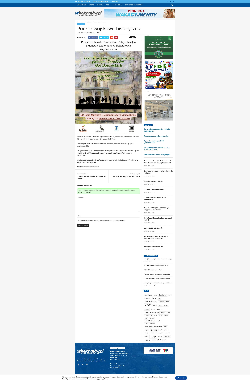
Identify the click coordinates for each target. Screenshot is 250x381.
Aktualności (81, 5)
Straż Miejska (159, 333)
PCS (146, 318)
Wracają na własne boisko (153, 181)
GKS (159, 298)
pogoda (147, 330)
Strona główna (80, 22)
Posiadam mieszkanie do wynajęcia (157, 155)
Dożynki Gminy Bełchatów (153, 228)
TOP (153, 336)
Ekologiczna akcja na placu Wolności (126, 176)
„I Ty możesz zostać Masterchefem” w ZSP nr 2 (91, 177)
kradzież (163, 312)
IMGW (155, 305)
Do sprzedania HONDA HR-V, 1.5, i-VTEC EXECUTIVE (157, 149)
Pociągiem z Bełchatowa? (153, 246)
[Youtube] (173, 1)
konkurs (147, 309)
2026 (150, 295)
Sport (91, 5)
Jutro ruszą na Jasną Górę (155, 269)
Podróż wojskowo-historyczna (90, 166)
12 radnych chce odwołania (154, 189)
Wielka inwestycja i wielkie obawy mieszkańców (157, 274)
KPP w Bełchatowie (152, 313)
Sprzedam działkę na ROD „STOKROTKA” (154, 142)
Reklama (100, 5)
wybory (160, 336)
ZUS (165, 340)
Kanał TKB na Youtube (133, 5)
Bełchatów (163, 295)
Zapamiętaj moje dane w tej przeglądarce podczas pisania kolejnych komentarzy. (102, 220)
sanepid (147, 333)
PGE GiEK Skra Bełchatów (153, 321)
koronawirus (156, 309)
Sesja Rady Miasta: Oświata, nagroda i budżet (158, 219)
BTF (170, 295)
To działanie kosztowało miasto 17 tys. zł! (157, 265)
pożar (165, 329)
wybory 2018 (167, 336)
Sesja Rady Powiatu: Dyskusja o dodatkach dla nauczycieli (156, 237)
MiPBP (166, 315)
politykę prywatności (147, 377)
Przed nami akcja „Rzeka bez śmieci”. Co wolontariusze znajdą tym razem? (157, 162)
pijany (165, 326)
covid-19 (147, 298)
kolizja (160, 305)
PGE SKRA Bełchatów (153, 326)
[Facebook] (167, 1)
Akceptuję (181, 378)
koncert (166, 305)
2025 (146, 295)
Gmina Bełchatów (164, 301)
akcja (155, 295)
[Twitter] (170, 1)
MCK (155, 315)
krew (168, 312)
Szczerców (167, 333)
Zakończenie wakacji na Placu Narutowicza (155, 198)
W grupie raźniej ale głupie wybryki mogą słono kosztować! (156, 209)
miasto (160, 315)
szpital (146, 336)
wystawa (154, 340)
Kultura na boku (148, 315)
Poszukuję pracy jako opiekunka (156, 136)
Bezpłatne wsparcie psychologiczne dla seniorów (158, 172)
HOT (148, 305)
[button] (172, 5)
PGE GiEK (151, 318)
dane (154, 298)
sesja (152, 333)
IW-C (82, 32)
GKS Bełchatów (151, 302)
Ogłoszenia (114, 1)
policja (154, 330)
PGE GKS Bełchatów (149, 323)
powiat (160, 329)
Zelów (160, 340)
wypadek (147, 340)
